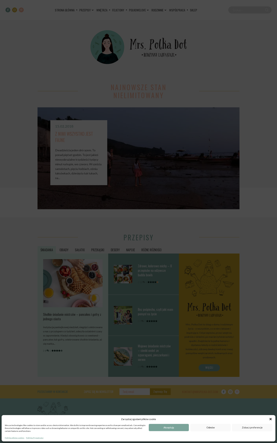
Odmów (210, 427)
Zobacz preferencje (252, 427)
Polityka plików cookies (14, 438)
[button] (270, 419)
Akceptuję (169, 427)
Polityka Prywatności (34, 438)
